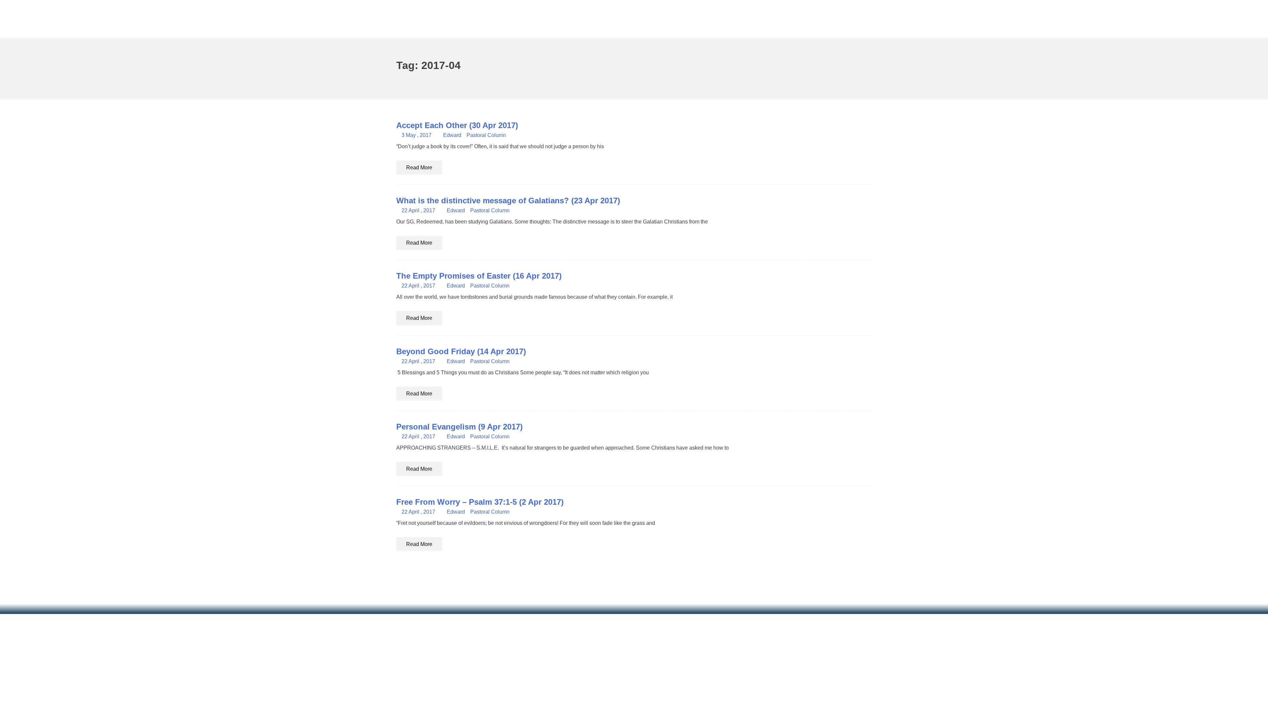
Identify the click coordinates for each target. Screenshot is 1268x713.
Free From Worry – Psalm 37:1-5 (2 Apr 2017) (480, 501)
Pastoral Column (486, 135)
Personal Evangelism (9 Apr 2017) (459, 426)
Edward (452, 135)
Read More (419, 167)
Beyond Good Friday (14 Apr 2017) (461, 351)
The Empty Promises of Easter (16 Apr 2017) (479, 275)
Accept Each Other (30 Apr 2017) (457, 125)
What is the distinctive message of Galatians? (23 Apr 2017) (508, 200)
